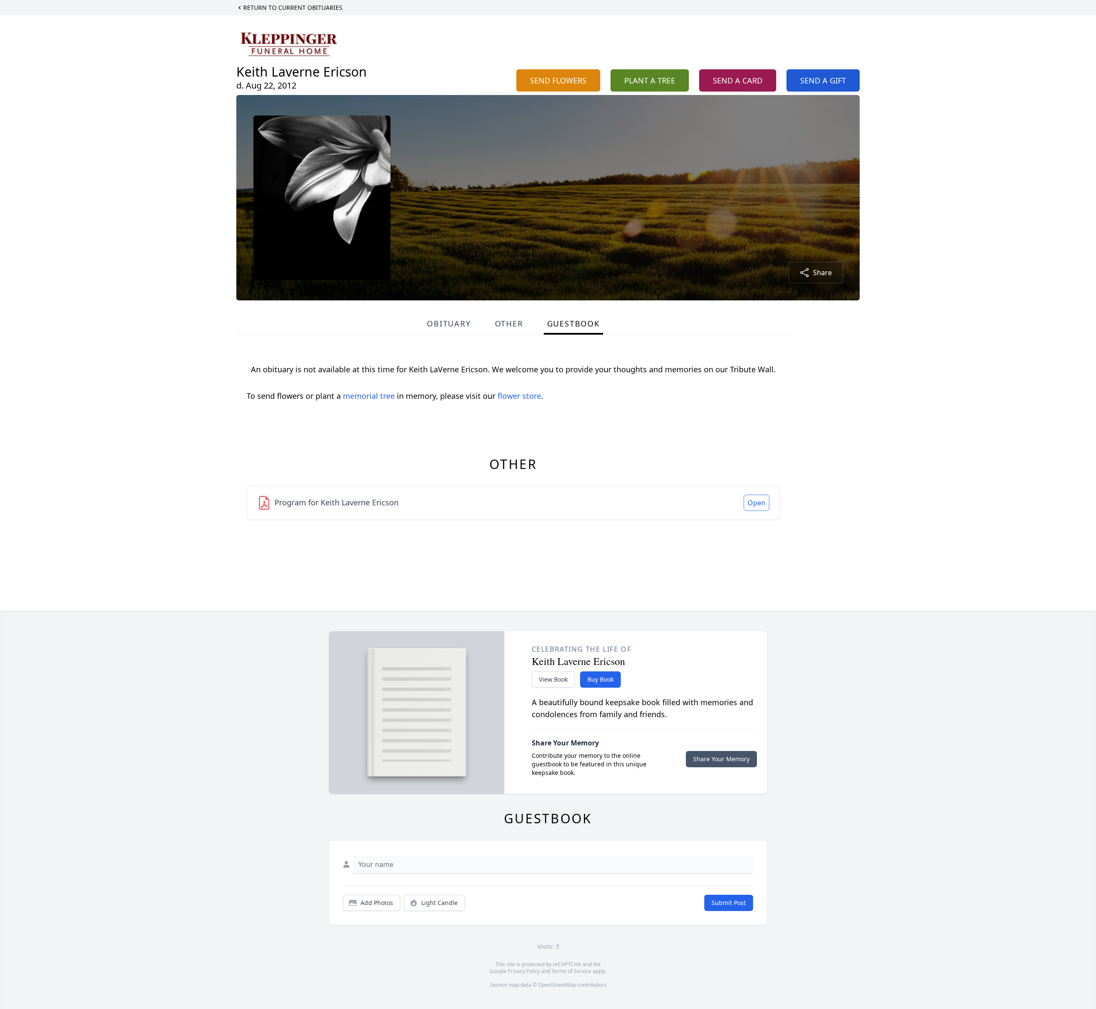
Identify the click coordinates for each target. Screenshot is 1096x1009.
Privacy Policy (524, 971)
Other (509, 323)
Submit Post (729, 903)
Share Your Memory (721, 759)
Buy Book (600, 679)
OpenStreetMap (557, 984)
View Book (553, 679)
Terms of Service (571, 971)
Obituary (449, 323)
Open (756, 502)
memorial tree (369, 396)
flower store (519, 396)
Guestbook (573, 323)
